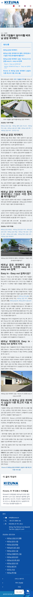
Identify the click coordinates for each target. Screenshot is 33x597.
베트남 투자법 (11, 573)
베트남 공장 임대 (12, 557)
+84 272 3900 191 (15, 521)
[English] (25, 6)
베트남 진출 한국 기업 (14, 554)
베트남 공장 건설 (6, 126)
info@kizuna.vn (14, 517)
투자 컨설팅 (19, 583)
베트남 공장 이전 (12, 563)
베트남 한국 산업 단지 (24, 234)
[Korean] (19, 6)
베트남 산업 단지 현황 (14, 128)
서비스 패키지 (19, 578)
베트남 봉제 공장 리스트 (19, 126)
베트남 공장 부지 (6, 130)
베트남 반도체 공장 (13, 560)
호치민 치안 (15, 130)
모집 (19, 587)
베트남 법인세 (11, 566)
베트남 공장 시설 (12, 551)
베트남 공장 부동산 (6, 229)
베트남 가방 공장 (23, 232)
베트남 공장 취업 (12, 544)
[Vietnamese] (14, 6)
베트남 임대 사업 (12, 541)
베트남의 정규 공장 (13, 547)
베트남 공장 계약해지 (7, 236)
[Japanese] (30, 6)
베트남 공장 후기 (26, 128)
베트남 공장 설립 (12, 234)
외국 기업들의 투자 (19, 79)
